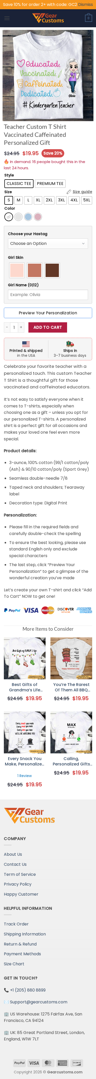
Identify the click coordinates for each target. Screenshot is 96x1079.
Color (9, 208)
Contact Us (15, 864)
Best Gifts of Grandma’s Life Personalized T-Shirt (24, 687)
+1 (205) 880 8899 (28, 990)
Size (8, 192)
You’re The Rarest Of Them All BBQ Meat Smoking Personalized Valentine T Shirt (71, 687)
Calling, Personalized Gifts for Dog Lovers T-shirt (71, 761)
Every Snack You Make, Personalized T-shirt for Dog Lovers (25, 761)
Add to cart (48, 327)
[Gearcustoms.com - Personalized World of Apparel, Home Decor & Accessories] (48, 18)
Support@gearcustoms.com (38, 1002)
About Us (13, 854)
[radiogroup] (48, 270)
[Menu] (7, 18)
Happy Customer (21, 894)
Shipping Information (25, 934)
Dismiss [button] (85, 4)
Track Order (16, 924)
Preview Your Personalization (48, 313)
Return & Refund (20, 944)
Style (9, 175)
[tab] (48, 234)
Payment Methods (22, 954)
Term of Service (20, 874)
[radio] (19, 184)
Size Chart (14, 964)
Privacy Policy (17, 884)
